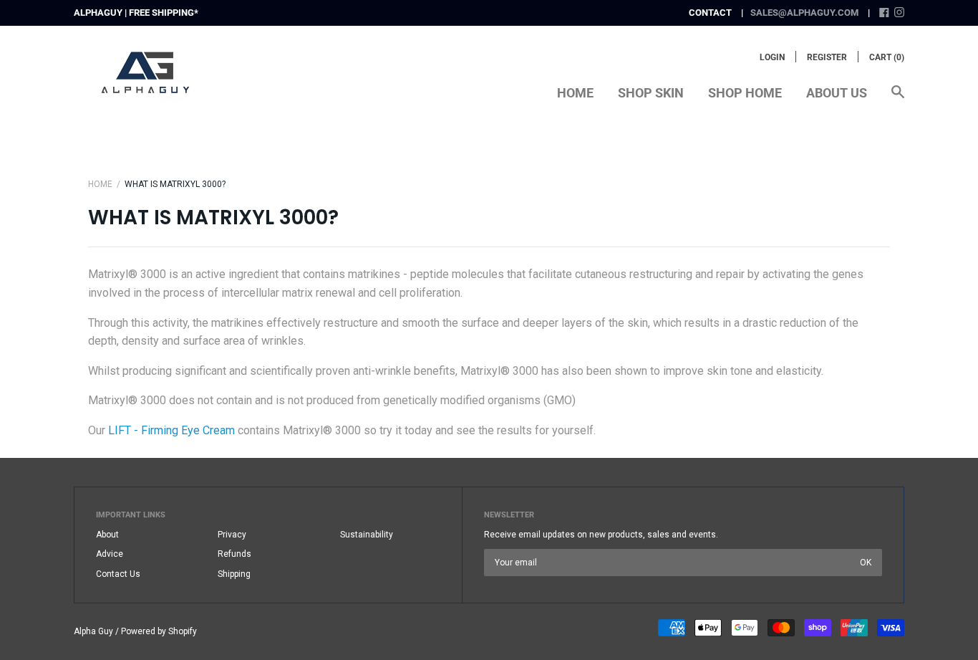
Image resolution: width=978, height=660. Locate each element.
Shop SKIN (651, 92)
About (107, 535)
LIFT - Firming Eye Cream (171, 430)
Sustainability (366, 535)
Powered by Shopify (159, 631)
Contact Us (118, 574)
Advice (109, 554)
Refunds (234, 554)
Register (827, 57)
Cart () (886, 57)
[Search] (897, 99)
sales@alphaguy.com (804, 12)
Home (575, 92)
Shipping (234, 574)
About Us (836, 92)
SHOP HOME (745, 92)
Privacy (232, 535)
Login (772, 57)
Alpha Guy (93, 631)
